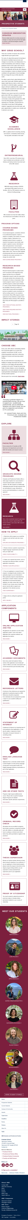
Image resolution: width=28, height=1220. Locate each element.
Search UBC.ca (6, 1195)
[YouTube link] (11, 1165)
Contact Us (4, 1147)
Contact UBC (5, 1185)
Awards (3, 1112)
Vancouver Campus (7, 1200)
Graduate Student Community (11, 1156)
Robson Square (5, 1206)
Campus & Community (7, 1109)
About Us (4, 1128)
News (3, 1188)
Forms (3, 1122)
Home (3, 1099)
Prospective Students (7, 1102)
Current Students (6, 1105)
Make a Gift (4, 1193)
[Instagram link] (3, 1165)
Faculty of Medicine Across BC (9, 1210)
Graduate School (5, 28)
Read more (6, 43)
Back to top (5, 1172)
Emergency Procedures (7, 1215)
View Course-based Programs (12, 259)
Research (22, 1172)
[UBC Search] (24, 2)
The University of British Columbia (10, 3)
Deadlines (4, 1118)
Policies (4, 1125)
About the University (7, 1186)
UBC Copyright (5, 1217)
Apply (3, 1131)
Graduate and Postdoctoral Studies (14, 1136)
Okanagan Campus (7, 1202)
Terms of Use (17, 1215)
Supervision (5, 1115)
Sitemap (12, 1172)
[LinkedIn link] (7, 1165)
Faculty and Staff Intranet (10, 1158)
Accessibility (13, 1217)
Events (3, 1190)
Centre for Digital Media (7, 1208)
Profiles (17, 1172)
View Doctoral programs (10, 314)
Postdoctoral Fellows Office (10, 1154)
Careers (4, 1191)
